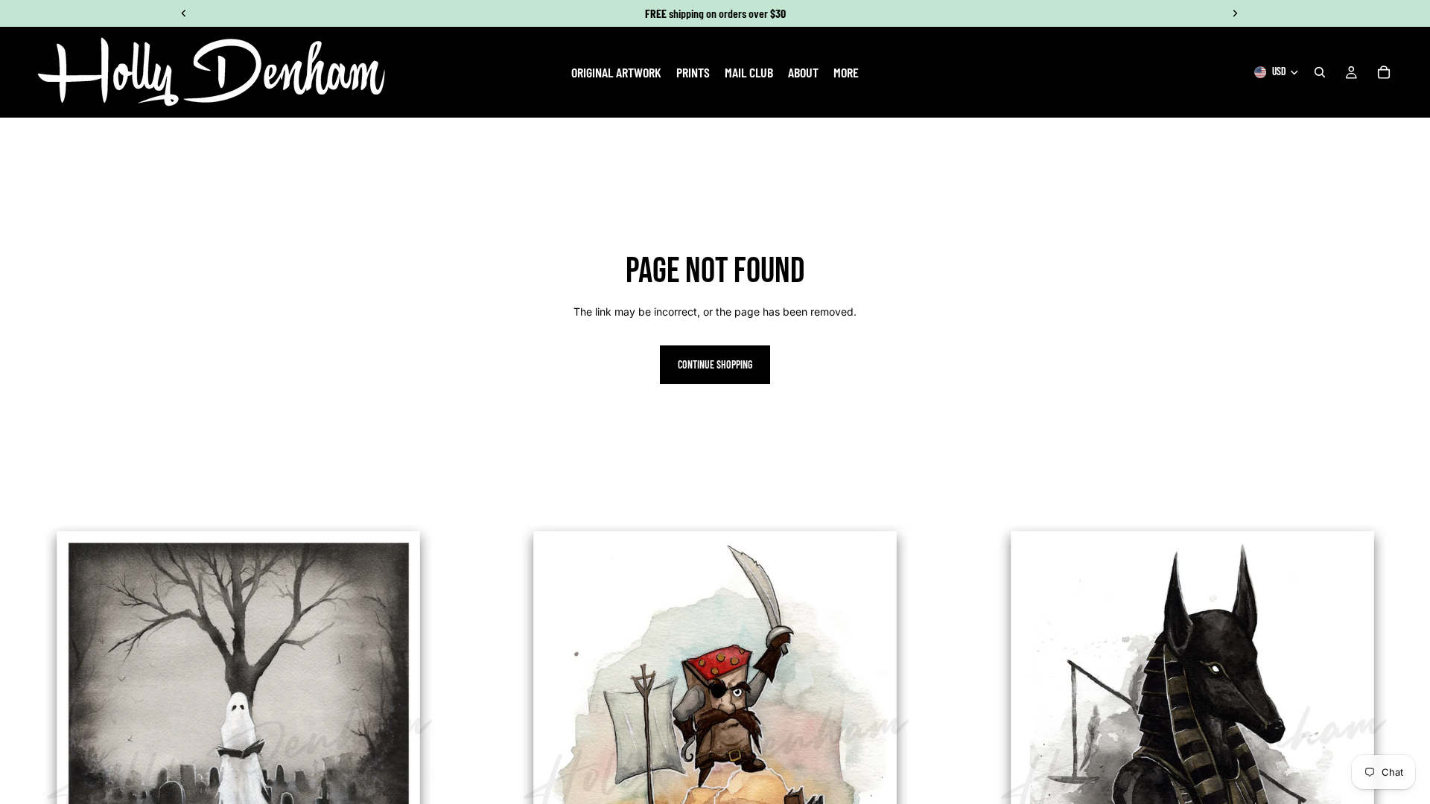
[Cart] (1383, 72)
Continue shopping (715, 364)
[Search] (1319, 72)
